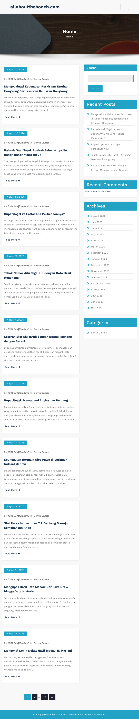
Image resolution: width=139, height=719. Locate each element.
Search (92, 67)
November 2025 (100, 271)
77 (44, 696)
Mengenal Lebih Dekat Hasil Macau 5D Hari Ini (38, 650)
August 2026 (98, 216)
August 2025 (98, 289)
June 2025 (97, 301)
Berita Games (41, 79)
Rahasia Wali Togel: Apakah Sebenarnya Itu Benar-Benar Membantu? (107, 134)
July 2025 (96, 295)
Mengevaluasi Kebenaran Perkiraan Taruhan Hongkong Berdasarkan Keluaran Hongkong (111, 119)
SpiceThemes (98, 714)
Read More (11, 117)
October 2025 (99, 277)
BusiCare (83, 714)
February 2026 (99, 252)
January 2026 (99, 259)
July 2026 (96, 222)
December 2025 (100, 265)
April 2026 (97, 240)
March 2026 (98, 246)
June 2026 (97, 228)
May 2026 (96, 234)
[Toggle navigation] (124, 7)
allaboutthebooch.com (35, 6)
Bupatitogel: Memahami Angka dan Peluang (36, 400)
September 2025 (100, 283)
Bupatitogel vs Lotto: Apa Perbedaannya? (34, 214)
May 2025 (96, 308)
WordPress (61, 714)
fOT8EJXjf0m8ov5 (18, 79)
